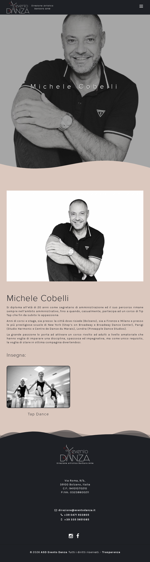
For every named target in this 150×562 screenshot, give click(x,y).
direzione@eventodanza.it (77, 510)
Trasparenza (111, 552)
